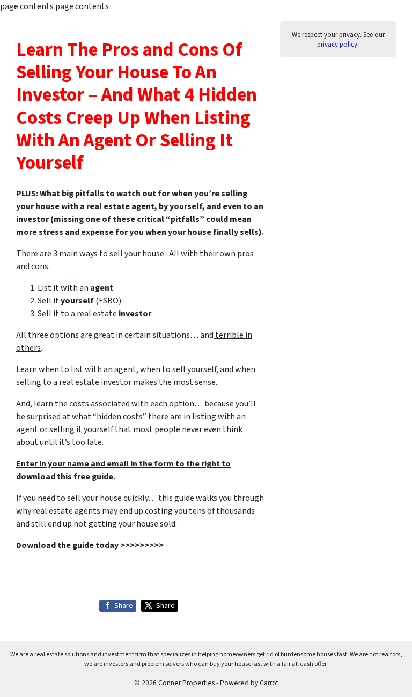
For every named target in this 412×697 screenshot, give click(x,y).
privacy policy (337, 44)
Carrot (269, 683)
